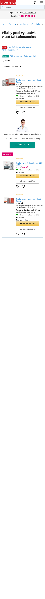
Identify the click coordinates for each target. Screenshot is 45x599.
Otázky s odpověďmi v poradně (23, 56)
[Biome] (8, 2)
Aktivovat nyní (29, 12)
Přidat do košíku (27, 102)
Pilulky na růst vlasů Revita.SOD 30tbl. (29, 164)
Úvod (4, 24)
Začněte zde (22, 145)
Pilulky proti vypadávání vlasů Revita (28, 81)
